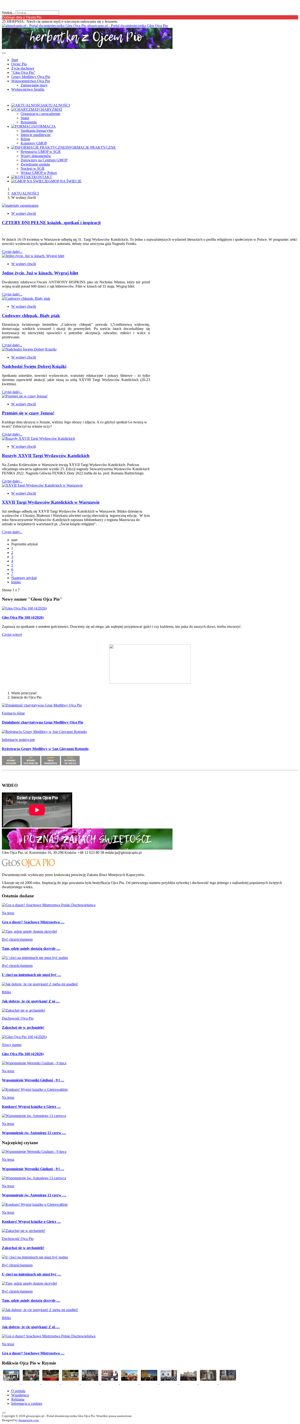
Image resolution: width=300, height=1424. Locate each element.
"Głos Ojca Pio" (23, 72)
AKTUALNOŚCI (25, 193)
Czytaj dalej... (12, 252)
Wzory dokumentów (36, 156)
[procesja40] (90, 1383)
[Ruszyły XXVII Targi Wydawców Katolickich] (38, 438)
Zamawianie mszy (34, 85)
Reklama (17, 1399)
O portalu (18, 1391)
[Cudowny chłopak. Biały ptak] (26, 298)
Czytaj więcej (12, 634)
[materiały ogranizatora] (20, 205)
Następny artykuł (24, 578)
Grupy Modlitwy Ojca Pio (30, 77)
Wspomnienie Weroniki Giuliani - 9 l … (33, 1080)
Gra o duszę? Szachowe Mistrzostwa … (33, 922)
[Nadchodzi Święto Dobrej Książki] (29, 349)
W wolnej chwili (23, 213)
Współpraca (20, 1395)
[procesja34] (71, 1383)
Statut (25, 118)
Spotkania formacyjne (37, 131)
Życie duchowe (22, 68)
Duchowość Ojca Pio (18, 1018)
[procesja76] (189, 1383)
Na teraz (8, 913)
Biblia (6, 992)
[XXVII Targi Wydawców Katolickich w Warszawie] (42, 485)
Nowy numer (12, 1045)
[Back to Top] (4, 1412)
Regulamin (29, 122)
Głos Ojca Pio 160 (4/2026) (23, 617)
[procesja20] (31, 1383)
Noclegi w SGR (33, 168)
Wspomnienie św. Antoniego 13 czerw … (34, 1133)
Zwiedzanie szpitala (35, 164)
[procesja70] (169, 1383)
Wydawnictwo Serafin (27, 89)
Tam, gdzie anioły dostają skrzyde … (31, 949)
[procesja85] (227, 1383)
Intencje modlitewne (36, 135)
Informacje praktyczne (18, 740)
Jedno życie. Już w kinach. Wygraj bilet (40, 272)
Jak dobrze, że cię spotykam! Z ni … (31, 1001)
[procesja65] (149, 1383)
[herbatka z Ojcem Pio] (87, 48)
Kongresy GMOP (34, 143)
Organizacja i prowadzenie (40, 114)
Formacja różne (13, 713)
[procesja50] (110, 1383)
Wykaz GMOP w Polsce (39, 173)
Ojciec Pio (19, 64)
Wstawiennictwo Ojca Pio (30, 81)
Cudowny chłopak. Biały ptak (31, 315)
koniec (16, 582)
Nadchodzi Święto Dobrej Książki (34, 366)
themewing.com (29, 1420)
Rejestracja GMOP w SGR (41, 152)
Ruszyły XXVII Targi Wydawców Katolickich (46, 455)
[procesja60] (130, 1383)
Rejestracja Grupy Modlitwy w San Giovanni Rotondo (45, 749)
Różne (25, 139)
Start (14, 60)
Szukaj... (8, 13)
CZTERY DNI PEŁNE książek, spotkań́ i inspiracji (51, 222)
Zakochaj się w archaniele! (23, 1027)
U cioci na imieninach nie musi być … (31, 975)
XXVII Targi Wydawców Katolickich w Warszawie (50, 502)
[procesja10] (12, 1383)
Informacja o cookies (26, 1404)
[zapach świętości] (87, 848)
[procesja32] (51, 1383)
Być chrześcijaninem (17, 939)
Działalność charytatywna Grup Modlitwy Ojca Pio (42, 722)
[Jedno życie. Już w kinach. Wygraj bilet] (33, 256)
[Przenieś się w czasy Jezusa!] (25, 396)
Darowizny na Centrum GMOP (44, 160)
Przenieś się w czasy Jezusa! (28, 413)
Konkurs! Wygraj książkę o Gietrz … (31, 1107)
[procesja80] (208, 1383)
